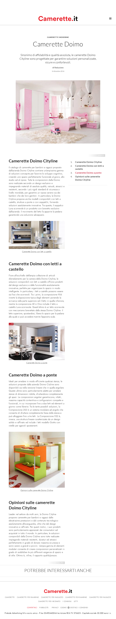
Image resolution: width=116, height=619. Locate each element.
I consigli (67, 601)
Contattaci (32, 607)
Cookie (63, 607)
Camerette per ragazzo (52, 597)
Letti (76, 601)
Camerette (10, 597)
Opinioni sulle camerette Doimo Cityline (87, 178)
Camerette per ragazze (100, 597)
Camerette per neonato (49, 601)
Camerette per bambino (28, 597)
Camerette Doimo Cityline (88, 162)
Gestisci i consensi (79, 607)
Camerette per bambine (76, 597)
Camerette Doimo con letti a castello (89, 167)
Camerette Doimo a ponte (88, 172)
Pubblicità (43, 607)
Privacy (55, 607)
